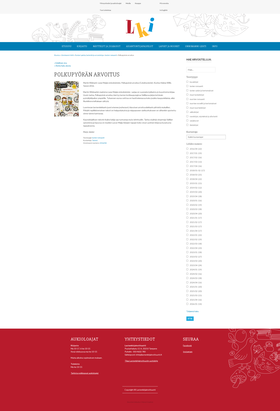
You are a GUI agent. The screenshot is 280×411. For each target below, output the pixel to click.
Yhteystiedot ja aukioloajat (110, 3)
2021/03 (196, 226)
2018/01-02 (197, 170)
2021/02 (196, 222)
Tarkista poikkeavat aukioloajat (85, 373)
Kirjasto (82, 46)
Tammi (95, 140)
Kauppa (138, 3)
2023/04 (196, 265)
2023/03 (196, 261)
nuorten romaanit (197, 99)
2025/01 (196, 287)
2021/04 (196, 231)
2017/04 (196, 166)
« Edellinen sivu (60, 63)
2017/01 (196, 153)
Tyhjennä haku (192, 311)
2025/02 (196, 291)
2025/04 (196, 300)
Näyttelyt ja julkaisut (106, 46)
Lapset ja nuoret (169, 46)
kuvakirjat (194, 82)
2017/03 (196, 162)
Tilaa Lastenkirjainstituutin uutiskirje (141, 361)
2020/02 (196, 205)
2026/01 (196, 304)
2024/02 (196, 274)
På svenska (164, 3)
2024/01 (196, 269)
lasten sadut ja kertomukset (201, 90)
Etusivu (67, 46)
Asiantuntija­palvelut (139, 46)
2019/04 (196, 196)
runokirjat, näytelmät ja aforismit (203, 116)
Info (215, 46)
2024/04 (196, 282)
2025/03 (196, 295)
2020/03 (196, 209)
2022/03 (196, 244)
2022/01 (196, 235)
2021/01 (196, 218)
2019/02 (196, 188)
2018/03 (196, 175)
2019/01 (196, 183)
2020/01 (196, 200)
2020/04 (196, 213)
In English (163, 10)
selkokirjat (194, 112)
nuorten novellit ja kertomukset (203, 103)
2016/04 (103, 143)
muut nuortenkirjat (198, 108)
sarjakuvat (194, 121)
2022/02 (196, 239)
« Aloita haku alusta (62, 66)
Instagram (187, 351)
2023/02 (196, 257)
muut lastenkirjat (197, 95)
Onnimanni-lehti (195, 46)
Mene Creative (147, 402)
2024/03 (196, 278)
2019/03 (196, 192)
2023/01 (196, 252)
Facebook (187, 345)
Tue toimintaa (105, 10)
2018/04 (196, 179)
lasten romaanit (98, 138)
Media (128, 3)
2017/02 (196, 157)
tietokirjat (194, 125)
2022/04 (196, 248)
